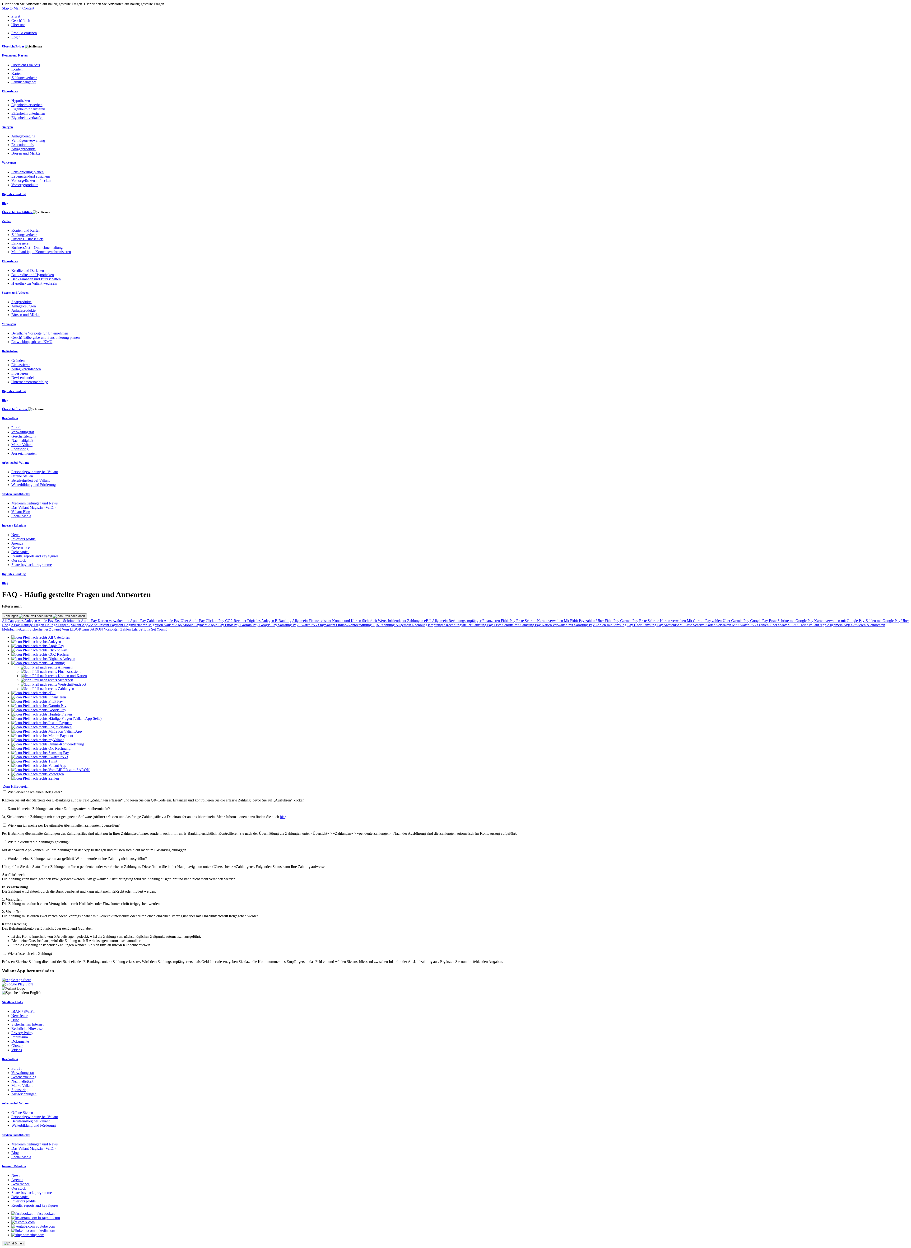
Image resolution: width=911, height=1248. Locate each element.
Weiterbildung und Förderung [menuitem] (33, 485)
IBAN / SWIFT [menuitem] (23, 1011)
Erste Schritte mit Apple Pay (76, 621)
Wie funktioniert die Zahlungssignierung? (39, 842)
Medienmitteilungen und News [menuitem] (34, 503)
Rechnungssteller (459, 625)
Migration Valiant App (165, 625)
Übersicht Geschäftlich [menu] (17, 212)
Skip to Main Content (18, 8)
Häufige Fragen (33, 625)
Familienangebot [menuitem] (23, 82)
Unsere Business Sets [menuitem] (27, 239)
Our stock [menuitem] (18, 560)
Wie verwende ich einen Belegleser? (35, 792)
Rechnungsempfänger (465, 621)
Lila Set (138, 629)
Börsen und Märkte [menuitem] (25, 153)
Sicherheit (370, 621)
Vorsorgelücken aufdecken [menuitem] (31, 181)
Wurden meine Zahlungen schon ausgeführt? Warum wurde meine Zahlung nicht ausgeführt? (77, 859)
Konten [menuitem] (17, 69)
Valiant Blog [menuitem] (20, 512)
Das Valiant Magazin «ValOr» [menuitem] (33, 507)
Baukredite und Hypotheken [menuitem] (32, 275)
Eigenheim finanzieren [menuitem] (28, 109)
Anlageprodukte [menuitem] (23, 149)
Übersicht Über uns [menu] (15, 409)
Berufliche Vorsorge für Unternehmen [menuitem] (39, 333)
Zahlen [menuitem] (6, 221)
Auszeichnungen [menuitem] (24, 453)
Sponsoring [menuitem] (19, 449)
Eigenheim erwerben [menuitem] (26, 105)
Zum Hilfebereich (16, 786)
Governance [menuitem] (20, 548)
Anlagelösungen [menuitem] (23, 306)
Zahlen (126, 629)
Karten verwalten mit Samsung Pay (568, 625)
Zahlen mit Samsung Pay (614, 625)
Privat (15, 16)
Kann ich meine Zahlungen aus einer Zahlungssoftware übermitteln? (59, 809)
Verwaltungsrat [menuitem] (22, 432)
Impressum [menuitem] (19, 1037)
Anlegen (31, 621)
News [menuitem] (15, 535)
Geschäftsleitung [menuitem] (23, 436)
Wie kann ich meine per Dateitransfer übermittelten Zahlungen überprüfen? (64, 825)
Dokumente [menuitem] (20, 1041)
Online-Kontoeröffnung (354, 625)
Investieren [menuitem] (19, 373)
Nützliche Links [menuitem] (12, 1002)
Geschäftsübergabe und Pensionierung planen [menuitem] (45, 337)
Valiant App (818, 625)
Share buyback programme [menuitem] (31, 565)
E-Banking (283, 621)
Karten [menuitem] (16, 73)
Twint (804, 625)
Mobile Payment (195, 625)
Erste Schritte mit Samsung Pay (518, 625)
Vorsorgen (112, 629)
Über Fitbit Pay (608, 621)
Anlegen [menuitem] (7, 127)
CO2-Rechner (236, 621)
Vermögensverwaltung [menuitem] (28, 140)
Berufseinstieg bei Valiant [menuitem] (30, 480)
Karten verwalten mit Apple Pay (122, 621)
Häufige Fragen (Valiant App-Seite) (72, 625)
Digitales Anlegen (261, 621)
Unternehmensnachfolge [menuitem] (29, 382)
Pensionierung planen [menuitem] (27, 172)
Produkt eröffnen (24, 33)
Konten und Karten (347, 621)
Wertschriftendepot (392, 621)
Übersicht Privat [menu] (13, 46)
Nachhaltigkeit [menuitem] (22, 440)
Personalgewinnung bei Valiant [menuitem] (34, 472)
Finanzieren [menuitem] (10, 91)
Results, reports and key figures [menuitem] (34, 556)
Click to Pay (215, 621)
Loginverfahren (136, 625)
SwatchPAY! (309, 625)
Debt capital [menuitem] (20, 552)
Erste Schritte (526, 621)
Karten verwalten (550, 621)
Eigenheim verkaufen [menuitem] (27, 118)
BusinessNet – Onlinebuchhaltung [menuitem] (37, 247)
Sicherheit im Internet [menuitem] (27, 1024)
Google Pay (759, 621)
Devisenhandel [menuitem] (22, 378)
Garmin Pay (629, 621)
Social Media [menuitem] (21, 516)
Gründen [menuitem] (18, 360)
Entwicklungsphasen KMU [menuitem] (31, 342)
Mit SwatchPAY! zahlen (751, 625)
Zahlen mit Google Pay (883, 621)
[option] (40, 637)
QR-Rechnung (384, 625)
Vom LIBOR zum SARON (83, 629)
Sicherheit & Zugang (45, 629)
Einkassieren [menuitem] (20, 243)
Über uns (18, 25)
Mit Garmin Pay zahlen (705, 621)
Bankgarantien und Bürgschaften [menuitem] (36, 279)
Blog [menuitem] (5, 203)
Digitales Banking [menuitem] (14, 194)
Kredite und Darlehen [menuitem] (27, 270)
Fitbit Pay (508, 621)
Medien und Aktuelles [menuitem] (16, 494)
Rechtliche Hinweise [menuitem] (26, 1029)
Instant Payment (111, 625)
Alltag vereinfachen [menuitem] (26, 369)
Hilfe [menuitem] (15, 1020)
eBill (428, 621)
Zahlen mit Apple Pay (164, 621)
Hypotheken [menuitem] (20, 101)
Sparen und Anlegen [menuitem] (15, 292)
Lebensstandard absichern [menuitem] (30, 176)
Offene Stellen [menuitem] (22, 476)
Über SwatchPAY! (784, 625)
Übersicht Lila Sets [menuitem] (25, 65)
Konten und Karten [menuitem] (15, 55)
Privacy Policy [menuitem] (22, 1033)
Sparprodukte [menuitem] (21, 302)
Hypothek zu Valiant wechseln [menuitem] (34, 283)
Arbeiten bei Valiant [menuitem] (15, 462)
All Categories (13, 621)
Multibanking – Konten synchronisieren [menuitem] (41, 252)
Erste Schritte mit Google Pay (791, 621)
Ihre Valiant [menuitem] (10, 418)
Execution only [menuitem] (22, 145)
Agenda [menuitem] (17, 543)
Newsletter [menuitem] (19, 1016)
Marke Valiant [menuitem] (22, 445)
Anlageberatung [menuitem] (23, 136)
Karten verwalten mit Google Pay (839, 621)
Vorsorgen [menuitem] (9, 162)
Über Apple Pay (193, 621)
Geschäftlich (20, 21)
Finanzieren (491, 621)
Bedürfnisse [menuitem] (10, 351)
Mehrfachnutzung (15, 629)
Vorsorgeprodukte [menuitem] (24, 185)
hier (282, 817)
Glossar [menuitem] (17, 1046)
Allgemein (300, 621)
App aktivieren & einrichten (864, 625)
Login (15, 37)
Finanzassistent (320, 621)
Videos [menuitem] (16, 1050)
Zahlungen (11, 616)
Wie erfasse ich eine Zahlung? (30, 953)
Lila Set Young (155, 629)
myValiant (328, 625)
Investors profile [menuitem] (23, 539)
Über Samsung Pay (649, 625)
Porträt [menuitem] (16, 428)
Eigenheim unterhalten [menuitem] (28, 113)
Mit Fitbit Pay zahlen (580, 621)
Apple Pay (46, 621)
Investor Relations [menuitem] (14, 525)
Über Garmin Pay (736, 621)
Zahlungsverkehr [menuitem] (24, 78)
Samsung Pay (288, 625)
